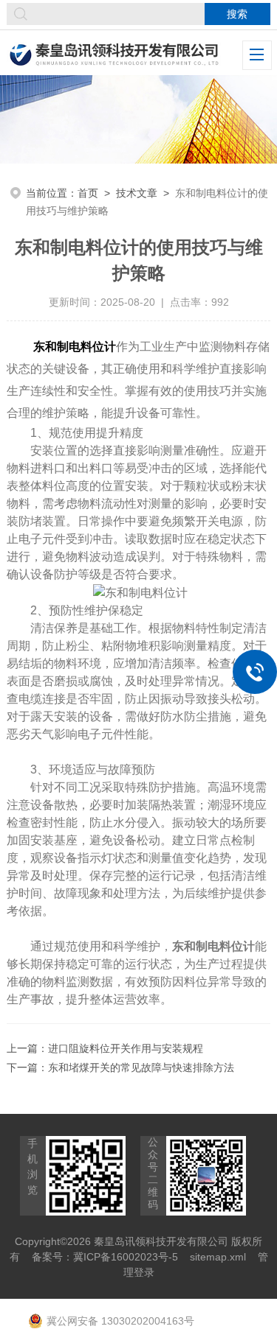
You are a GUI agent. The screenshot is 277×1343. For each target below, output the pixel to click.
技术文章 (136, 193)
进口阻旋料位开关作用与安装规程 (125, 1048)
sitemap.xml (218, 1257)
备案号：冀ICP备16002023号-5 (105, 1257)
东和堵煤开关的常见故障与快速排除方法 (141, 1067)
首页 (88, 193)
